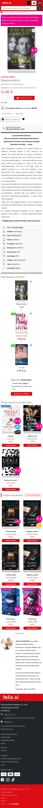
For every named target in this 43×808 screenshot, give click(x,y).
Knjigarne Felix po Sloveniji (9, 762)
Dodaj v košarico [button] (11, 445)
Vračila (3, 743)
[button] (34, 30)
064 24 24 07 (10, 129)
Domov (5, 12)
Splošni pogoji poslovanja (9, 734)
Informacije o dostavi (8, 740)
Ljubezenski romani (22, 12)
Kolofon (3, 798)
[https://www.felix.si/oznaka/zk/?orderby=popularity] (34, 50)
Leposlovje (12, 12)
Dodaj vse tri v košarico (21, 394)
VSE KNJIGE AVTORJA (33, 495)
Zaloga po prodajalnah (11, 119)
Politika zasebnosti (7, 792)
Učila (2, 765)
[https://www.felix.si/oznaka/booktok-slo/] (17, 432)
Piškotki (3, 801)
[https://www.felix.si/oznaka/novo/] (17, 521)
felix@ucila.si (8, 722)
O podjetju (4, 755)
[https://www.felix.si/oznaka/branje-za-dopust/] (39, 525)
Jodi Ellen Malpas (8, 76)
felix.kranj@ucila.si (7, 729)
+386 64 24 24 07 (9, 715)
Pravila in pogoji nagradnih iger (11, 759)
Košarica (4, 750)
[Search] (39, 8)
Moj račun (4, 747)
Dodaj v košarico (26, 98)
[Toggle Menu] (40, 3)
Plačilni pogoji (5, 737)
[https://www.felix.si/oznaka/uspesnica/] (17, 427)
